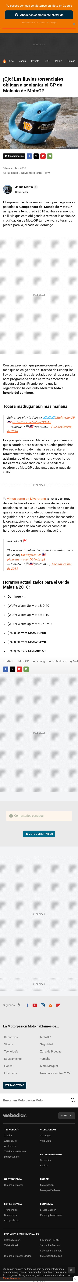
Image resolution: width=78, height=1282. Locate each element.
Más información (12, 1278)
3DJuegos (45, 1135)
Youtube (35, 1005)
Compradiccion (12, 1220)
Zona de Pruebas (50, 1051)
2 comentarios (16, 156)
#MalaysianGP (65, 417)
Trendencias (11, 1209)
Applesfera (10, 1146)
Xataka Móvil (11, 1140)
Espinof (44, 1165)
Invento (35, 61)
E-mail (49, 156)
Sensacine (45, 1160)
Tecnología (11, 1051)
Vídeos (8, 1044)
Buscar (72, 1100)
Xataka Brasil (11, 1245)
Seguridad (46, 1044)
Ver (41, 833)
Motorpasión (47, 1185)
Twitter (36, 156)
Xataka (8, 1135)
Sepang (40, 661)
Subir (63, 1115)
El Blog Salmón (48, 1209)
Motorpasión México (51, 1255)
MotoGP (23, 661)
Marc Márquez (49, 1066)
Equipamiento (13, 1058)
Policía (58, 61)
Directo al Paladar (13, 1185)
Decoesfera (10, 1215)
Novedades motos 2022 (55, 1073)
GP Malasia (59, 661)
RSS (50, 1005)
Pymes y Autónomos (51, 1215)
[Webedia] (15, 1118)
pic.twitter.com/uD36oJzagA (26, 559)
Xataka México (12, 1240)
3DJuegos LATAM (49, 1240)
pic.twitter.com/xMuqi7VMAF (31, 422)
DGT (47, 61)
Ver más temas (14, 1085)
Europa (71, 61)
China (11, 61)
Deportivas (11, 1037)
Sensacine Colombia (51, 1250)
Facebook (29, 156)
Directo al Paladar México (17, 1255)
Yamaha (45, 1058)
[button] (26, 187)
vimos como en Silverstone (26, 499)
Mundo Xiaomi (12, 1156)
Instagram (43, 1005)
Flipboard (43, 156)
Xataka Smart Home (15, 1151)
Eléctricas (10, 1073)
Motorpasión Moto (50, 1190)
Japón (22, 61)
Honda (8, 1066)
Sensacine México (50, 1245)
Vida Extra (45, 1140)
